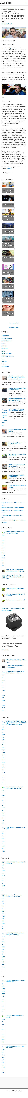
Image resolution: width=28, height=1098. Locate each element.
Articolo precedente (14, 323)
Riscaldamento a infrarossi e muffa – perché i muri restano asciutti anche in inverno (17, 377)
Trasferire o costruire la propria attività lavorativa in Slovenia (14, 787)
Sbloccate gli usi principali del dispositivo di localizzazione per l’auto (15, 577)
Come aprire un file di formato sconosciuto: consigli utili (14, 895)
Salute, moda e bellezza (8, 356)
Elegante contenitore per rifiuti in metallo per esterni (17, 388)
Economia (4, 346)
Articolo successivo (14, 327)
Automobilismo (5, 335)
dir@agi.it (9, 168)
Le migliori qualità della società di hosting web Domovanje (15, 933)
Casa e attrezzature (7, 340)
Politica (3, 24)
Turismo (4, 364)
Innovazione (5, 348)
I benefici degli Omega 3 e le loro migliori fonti (16, 475)
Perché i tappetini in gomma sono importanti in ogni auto (16, 409)
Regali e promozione (7, 353)
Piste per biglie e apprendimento (15, 588)
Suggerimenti (5, 359)
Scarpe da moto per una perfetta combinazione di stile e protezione (17, 443)
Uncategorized (5, 366)
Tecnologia (4, 361)
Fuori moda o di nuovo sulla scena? (15, 600)
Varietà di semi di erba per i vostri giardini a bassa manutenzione (15, 672)
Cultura (3, 343)
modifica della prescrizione (10, 48)
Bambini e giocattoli (7, 338)
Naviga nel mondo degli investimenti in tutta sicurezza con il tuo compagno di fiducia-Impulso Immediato (16, 722)
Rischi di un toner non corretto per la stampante (17, 465)
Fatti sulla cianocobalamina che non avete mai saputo (17, 399)
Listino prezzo (5, 650)
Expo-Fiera (5, 2)
